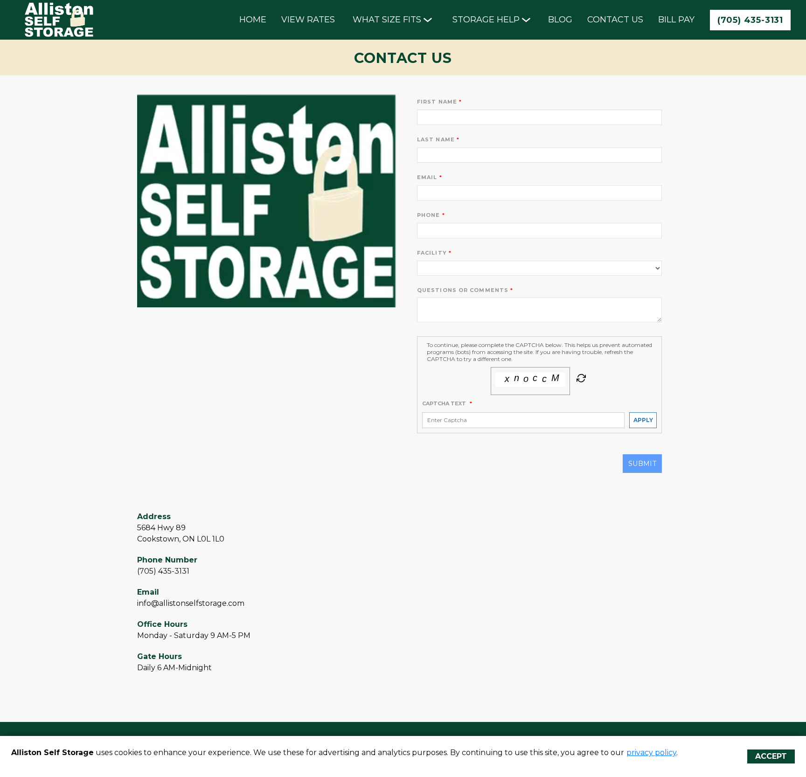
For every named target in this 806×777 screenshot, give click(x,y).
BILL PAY (676, 19)
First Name (437, 101)
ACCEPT (771, 756)
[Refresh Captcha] (580, 380)
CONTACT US (615, 19)
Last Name (436, 139)
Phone (428, 215)
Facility (432, 253)
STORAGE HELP (486, 19)
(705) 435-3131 (750, 20)
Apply (643, 419)
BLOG (560, 19)
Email (427, 177)
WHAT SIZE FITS (387, 19)
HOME (252, 19)
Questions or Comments (462, 290)
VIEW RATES (308, 19)
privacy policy (651, 752)
